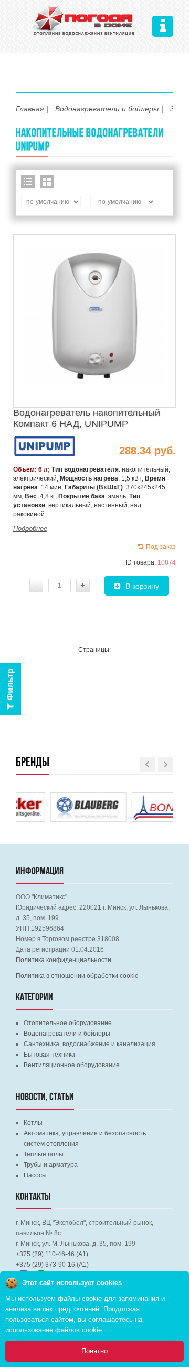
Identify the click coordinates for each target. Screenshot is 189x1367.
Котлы (33, 1122)
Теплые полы (44, 1154)
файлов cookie (78, 1330)
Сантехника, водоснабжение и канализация (89, 1044)
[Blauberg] (54, 799)
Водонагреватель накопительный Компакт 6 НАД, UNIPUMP (86, 418)
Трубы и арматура (51, 1164)
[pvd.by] (84, 19)
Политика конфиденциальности (63, 960)
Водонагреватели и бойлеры (67, 1033)
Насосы (35, 1175)
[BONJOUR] (135, 799)
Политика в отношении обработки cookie (77, 975)
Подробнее (30, 529)
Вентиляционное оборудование (72, 1065)
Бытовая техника (49, 1054)
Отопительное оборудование (68, 1023)
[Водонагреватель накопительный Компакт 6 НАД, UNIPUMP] (94, 318)
